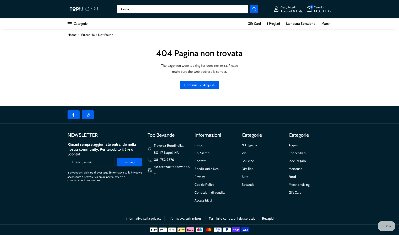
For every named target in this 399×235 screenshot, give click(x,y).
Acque (293, 145)
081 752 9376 (164, 160)
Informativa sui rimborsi (185, 218)
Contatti (200, 161)
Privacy (200, 177)
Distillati (248, 169)
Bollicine (248, 161)
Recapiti (267, 218)
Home (72, 35)
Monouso (295, 169)
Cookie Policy (204, 185)
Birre (245, 177)
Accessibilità (203, 200)
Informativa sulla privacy (143, 218)
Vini (244, 153)
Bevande (248, 185)
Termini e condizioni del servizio (232, 218)
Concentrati (297, 153)
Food (292, 177)
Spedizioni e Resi (207, 169)
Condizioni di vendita (210, 192)
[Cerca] (254, 9)
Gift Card (295, 192)
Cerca (199, 145)
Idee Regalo (297, 161)
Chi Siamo (202, 153)
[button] (319, 9)
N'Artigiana (249, 145)
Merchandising (299, 185)
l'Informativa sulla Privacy (124, 172)
